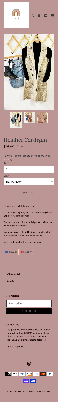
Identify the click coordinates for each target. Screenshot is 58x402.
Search (10, 281)
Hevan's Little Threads (24, 391)
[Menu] (52, 15)
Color (6, 176)
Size (5, 163)
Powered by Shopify (42, 391)
